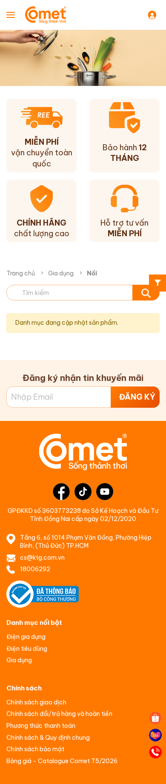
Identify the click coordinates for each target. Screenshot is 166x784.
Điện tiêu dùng (26, 648)
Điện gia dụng (26, 637)
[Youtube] (104, 491)
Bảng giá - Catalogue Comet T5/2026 (61, 761)
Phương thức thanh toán (40, 726)
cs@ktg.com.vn (42, 557)
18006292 (35, 569)
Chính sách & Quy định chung (48, 737)
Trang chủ (20, 273)
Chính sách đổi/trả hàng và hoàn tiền (59, 714)
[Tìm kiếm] (146, 292)
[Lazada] (155, 735)
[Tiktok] (83, 491)
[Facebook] (61, 491)
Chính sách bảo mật (35, 749)
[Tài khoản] (154, 15)
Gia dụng (61, 273)
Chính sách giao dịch (36, 702)
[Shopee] (155, 718)
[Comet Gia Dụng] (52, 14)
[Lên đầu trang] (155, 769)
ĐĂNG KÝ (137, 397)
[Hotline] (155, 752)
